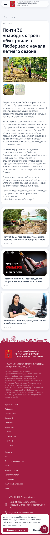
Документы (9, 479)
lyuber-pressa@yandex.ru (22, 395)
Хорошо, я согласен (16, 530)
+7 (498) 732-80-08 (17, 512)
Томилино (9, 441)
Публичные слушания (14, 484)
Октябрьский (10, 436)
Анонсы (8, 456)
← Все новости (8, 17)
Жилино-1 (9, 418)
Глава (7, 465)
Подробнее (38, 530)
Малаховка (9, 427)
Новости (8, 452)
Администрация (11, 470)
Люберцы (9, 409)
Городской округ (11, 404)
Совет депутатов (12, 474)
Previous (5, 70)
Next (44, 70)
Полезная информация (14, 461)
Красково (9, 422)
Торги (7, 488)
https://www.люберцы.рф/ (21, 199)
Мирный (8, 431)
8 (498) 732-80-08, (34, 392)
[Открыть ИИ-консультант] (44, 529)
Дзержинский (10, 413)
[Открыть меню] (6, 4)
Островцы (9, 445)
